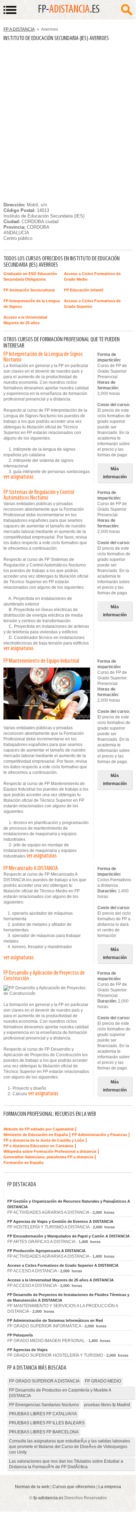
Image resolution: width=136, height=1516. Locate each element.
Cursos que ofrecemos (74, 1486)
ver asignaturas (18, 477)
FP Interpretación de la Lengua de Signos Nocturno (43, 357)
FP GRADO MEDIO (103, 1381)
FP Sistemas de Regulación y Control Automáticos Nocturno (38, 495)
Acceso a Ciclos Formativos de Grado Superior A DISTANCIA (63, 1265)
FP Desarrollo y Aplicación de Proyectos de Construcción (44, 976)
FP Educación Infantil (83, 290)
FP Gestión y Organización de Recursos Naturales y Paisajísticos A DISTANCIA (68, 1204)
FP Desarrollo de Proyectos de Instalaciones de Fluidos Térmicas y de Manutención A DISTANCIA (68, 1297)
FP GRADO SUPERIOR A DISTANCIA (44, 1381)
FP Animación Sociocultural (29, 290)
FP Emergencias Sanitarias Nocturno (44, 1404)
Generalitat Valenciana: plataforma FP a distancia (48, 1157)
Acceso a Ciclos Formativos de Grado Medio (92, 276)
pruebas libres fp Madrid (107, 1404)
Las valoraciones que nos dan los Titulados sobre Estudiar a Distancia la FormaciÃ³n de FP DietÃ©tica (66, 1464)
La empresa (109, 1486)
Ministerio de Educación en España (35, 1135)
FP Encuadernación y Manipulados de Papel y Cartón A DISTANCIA (68, 1236)
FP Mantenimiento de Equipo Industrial (41, 661)
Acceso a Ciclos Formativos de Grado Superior (92, 303)
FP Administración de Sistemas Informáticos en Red (55, 1320)
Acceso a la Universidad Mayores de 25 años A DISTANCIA (60, 1280)
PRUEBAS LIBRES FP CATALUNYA (43, 1413)
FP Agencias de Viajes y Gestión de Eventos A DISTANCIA (60, 1221)
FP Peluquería (20, 1335)
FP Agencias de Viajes (27, 1350)
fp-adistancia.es (48, 1497)
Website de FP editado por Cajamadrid (38, 1129)
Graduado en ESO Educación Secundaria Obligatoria (30, 276)
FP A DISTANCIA (19, 29)
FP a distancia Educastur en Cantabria (38, 1146)
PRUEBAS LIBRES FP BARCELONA (44, 1432)
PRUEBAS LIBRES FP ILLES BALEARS (47, 1422)
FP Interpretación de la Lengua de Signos (31, 303)
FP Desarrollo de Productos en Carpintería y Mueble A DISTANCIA (60, 1393)
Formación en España (23, 1162)
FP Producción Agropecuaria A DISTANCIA (46, 1251)
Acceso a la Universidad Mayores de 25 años (25, 320)
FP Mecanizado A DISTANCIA (30, 869)
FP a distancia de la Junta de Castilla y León (43, 1140)
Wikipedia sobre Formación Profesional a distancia (49, 1151)
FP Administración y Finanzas (99, 1135)
